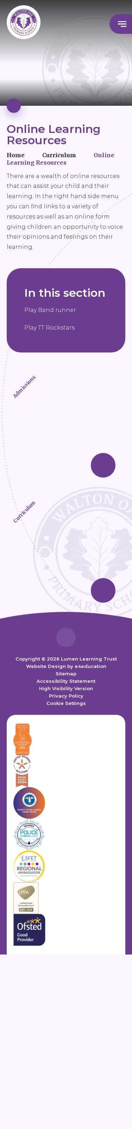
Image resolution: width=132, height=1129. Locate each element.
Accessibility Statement (66, 681)
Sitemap (66, 673)
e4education (90, 666)
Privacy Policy (66, 696)
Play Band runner (50, 310)
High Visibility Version (66, 688)
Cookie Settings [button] (66, 703)
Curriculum (59, 155)
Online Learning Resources (60, 159)
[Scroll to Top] (66, 637)
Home (16, 155)
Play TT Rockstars (49, 327)
